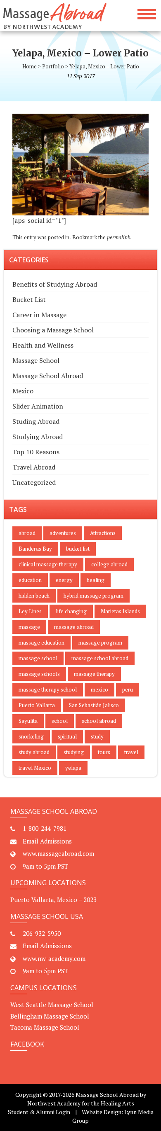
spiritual (67, 736)
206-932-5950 (42, 933)
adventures (63, 533)
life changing (71, 611)
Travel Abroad (33, 467)
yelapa (73, 767)
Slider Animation (37, 406)
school (60, 720)
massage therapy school (48, 689)
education (30, 580)
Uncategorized (34, 482)
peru (127, 689)
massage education (41, 642)
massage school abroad (99, 658)
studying (74, 752)
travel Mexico (35, 767)
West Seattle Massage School (51, 1004)
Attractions (103, 533)
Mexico (22, 390)
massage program (100, 642)
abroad (27, 533)
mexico (99, 689)
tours (104, 752)
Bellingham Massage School (49, 1016)
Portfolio (53, 66)
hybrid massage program (93, 595)
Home (29, 66)
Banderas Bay (35, 548)
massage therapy (94, 674)
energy (64, 580)
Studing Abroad (35, 421)
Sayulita (28, 720)
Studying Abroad (37, 436)
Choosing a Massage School (53, 329)
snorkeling (31, 736)
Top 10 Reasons (35, 451)
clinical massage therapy (48, 564)
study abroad (34, 752)
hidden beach (34, 595)
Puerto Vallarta (37, 705)
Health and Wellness (42, 345)
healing (95, 580)
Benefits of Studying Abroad (54, 284)
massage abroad (74, 627)
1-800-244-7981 (44, 828)
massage (29, 627)
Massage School (35, 360)
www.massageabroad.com (58, 853)
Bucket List (29, 299)
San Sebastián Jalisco (94, 705)
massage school (38, 658)
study (97, 736)
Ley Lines (30, 611)
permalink (118, 237)
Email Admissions (47, 841)
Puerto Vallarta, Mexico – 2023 (53, 899)
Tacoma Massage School (44, 1027)
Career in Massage (39, 314)
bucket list (78, 548)
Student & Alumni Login (39, 1112)
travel (131, 752)
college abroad (109, 564)
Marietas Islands (120, 611)
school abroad (99, 720)
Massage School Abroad (47, 375)
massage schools (39, 674)
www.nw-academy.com (54, 958)
